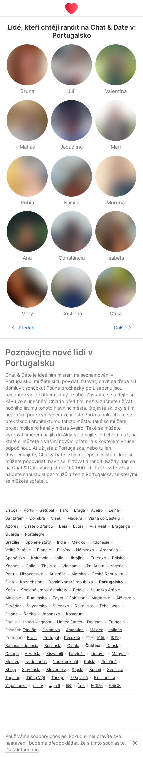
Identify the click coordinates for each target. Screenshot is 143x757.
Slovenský (56, 669)
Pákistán (77, 597)
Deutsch (95, 621)
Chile (30, 565)
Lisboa (11, 510)
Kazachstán (31, 581)
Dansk (112, 645)
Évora (78, 526)
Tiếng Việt (35, 677)
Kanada (12, 565)
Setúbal (47, 510)
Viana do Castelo (104, 518)
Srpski (77, 669)
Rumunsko (37, 597)
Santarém (14, 518)
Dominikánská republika (70, 581)
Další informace (22, 749)
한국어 (115, 685)
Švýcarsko (37, 605)
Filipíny (63, 549)
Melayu (12, 661)
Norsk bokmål (65, 661)
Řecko (30, 613)
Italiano (115, 629)
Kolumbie (39, 557)
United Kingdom (36, 621)
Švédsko (61, 605)
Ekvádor (13, 605)
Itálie (58, 557)
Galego (12, 653)
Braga (79, 510)
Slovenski (31, 669)
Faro (64, 510)
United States (69, 621)
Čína (9, 581)
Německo (85, 549)
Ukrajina (77, 557)
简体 (101, 637)
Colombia (51, 629)
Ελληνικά (79, 677)
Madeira (74, 518)
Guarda (12, 534)
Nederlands (36, 661)
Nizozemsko (31, 573)
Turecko (98, 557)
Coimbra (37, 518)
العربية (54, 685)
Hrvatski (32, 653)
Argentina (75, 629)
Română (109, 661)
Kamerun (74, 613)
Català (73, 645)
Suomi (95, 669)
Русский (72, 637)
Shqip (10, 669)
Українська (16, 685)
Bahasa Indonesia (21, 645)
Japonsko (51, 613)
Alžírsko (123, 597)
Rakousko (84, 605)
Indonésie (100, 542)
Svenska (115, 669)
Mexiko (78, 542)
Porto (29, 510)
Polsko (118, 557)
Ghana (11, 613)
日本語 (97, 685)
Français (117, 621)
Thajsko (48, 565)
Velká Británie (18, 549)
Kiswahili (54, 653)
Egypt (58, 597)
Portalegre (34, 534)
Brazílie (12, 542)
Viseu (56, 518)
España (29, 629)
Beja (63, 526)
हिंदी (69, 685)
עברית (38, 685)
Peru (9, 573)
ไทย (81, 685)
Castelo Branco (38, 526)
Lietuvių (98, 653)
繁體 (115, 637)
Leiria (114, 510)
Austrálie (57, 573)
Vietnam (69, 565)
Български (104, 677)
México (96, 629)
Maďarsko (100, 597)
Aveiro (97, 510)
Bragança (121, 526)
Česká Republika (107, 573)
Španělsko (15, 557)
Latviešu (77, 653)
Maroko (79, 573)
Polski (89, 661)
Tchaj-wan (109, 605)
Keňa (10, 589)
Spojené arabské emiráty (44, 589)
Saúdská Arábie (105, 589)
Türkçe (57, 677)
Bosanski (52, 645)
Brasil (32, 637)
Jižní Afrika (93, 565)
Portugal (51, 637)
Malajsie (13, 597)
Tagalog (12, 677)
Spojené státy (38, 542)
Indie (61, 542)
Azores (11, 526)
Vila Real (98, 526)
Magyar (119, 653)
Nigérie (117, 565)
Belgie (79, 589)
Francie (44, 549)
